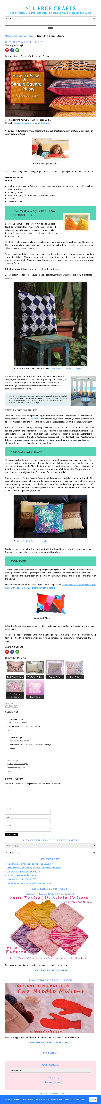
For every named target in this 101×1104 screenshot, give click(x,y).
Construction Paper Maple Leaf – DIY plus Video (29, 882)
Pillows (31, 35)
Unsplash (44, 122)
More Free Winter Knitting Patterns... (50, 1042)
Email (7, 817)
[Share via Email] (17, 50)
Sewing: (22, 35)
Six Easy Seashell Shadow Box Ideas (23, 871)
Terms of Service (52, 1082)
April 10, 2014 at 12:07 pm (18, 764)
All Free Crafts (50, 8)
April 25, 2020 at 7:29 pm (17, 722)
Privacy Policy (52, 1077)
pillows (16, 707)
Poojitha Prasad (29, 541)
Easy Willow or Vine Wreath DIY (21, 879)
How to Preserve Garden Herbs (21, 875)
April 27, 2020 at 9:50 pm (19, 740)
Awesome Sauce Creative (25, 122)
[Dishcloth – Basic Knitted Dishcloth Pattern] (50, 928)
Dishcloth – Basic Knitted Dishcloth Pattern (50, 893)
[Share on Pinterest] (7, 50)
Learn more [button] (79, 1099)
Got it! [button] (93, 1100)
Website (8, 826)
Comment (9, 787)
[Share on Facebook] (12, 50)
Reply (10, 730)
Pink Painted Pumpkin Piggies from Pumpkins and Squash (34, 867)
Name (8, 809)
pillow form (33, 418)
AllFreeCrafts (11, 35)
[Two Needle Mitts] (50, 1008)
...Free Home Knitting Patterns (50, 970)
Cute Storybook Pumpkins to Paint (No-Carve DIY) (30, 863)
